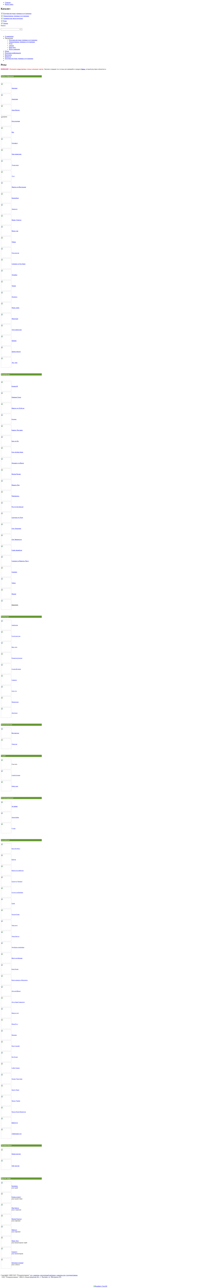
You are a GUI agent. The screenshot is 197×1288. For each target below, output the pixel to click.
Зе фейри (15, 806)
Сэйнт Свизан (16, 1068)
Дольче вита (15, 165)
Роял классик (15, 253)
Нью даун (14, 647)
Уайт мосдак (15, 1166)
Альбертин (15, 625)
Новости (8, 57)
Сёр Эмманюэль (17, 539)
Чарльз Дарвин (16, 1101)
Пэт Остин (15, 1057)
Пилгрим (14, 1035)
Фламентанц (15, 702)
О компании (9, 36)
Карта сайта (9, 4)
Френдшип (15, 319)
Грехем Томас (16, 914)
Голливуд (15, 143)
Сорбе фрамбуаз (17, 550)
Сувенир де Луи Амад (18, 264)
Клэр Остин (15, 969)
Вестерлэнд (15, 733)
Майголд (14, 1230)
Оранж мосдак (16, 1154)
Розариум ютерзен (17, 658)
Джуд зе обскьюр (17, 958)
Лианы (5, 23)
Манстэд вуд (15, 1013)
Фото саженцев (14, 49)
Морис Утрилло (16, 220)
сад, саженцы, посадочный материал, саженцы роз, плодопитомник (54, 1275)
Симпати (14, 680)
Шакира (14, 340)
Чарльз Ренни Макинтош (19, 1112)
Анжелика (15, 99)
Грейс (13, 903)
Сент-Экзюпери (16, 528)
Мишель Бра (15, 485)
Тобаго (14, 583)
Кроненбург (15, 198)
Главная (7, 2)
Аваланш (14, 88)
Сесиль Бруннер (16, 669)
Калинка (14, 419)
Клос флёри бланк (17, 452)
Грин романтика (16, 154)
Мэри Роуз (15, 1024)
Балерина (15, 1186)
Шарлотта (15, 1123)
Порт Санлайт (16, 1046)
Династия (14, 744)
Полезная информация (13, 53)
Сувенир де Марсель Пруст (20, 561)
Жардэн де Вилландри (19, 187)
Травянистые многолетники (13, 18)
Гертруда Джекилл (17, 881)
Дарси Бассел (15, 936)
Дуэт (13, 176)
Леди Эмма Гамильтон (18, 1002)
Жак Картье (15, 1208)
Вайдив (14, 859)
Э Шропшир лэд (17, 1133)
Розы (5, 21)
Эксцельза (14, 713)
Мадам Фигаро (16, 474)
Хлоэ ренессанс (17, 329)
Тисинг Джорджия (17, 1079)
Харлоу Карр (15, 1090)
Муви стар (15, 231)
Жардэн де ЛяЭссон (18, 408)
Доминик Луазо (16, 397)
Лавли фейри (15, 817)
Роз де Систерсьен (17, 507)
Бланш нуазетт (16, 1197)
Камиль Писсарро (17, 430)
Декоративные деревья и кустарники (16, 16)
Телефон (14, 275)
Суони (13, 828)
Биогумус (12, 47)
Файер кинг (15, 786)
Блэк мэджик (16, 121)
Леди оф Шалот (16, 991)
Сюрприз (14, 572)
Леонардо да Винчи (18, 463)
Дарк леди (14, 925)
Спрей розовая (16, 775)
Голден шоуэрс (16, 636)
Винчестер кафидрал (18, 870)
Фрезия (14, 594)
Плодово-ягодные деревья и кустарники (17, 13)
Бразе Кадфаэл (16, 848)
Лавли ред (15, 209)
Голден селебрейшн (17, 892)
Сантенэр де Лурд (17, 517)
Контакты (8, 55)
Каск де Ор (15, 441)
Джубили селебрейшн (18, 947)
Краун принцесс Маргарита (20, 980)
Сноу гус (14, 691)
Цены (7, 51)
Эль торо (14, 362)
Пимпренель (15, 496)
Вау (13, 132)
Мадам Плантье (17, 1219)
